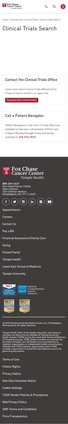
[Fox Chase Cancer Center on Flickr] (40, 201)
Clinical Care (16, 20)
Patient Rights (11, 366)
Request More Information (22, 100)
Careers (7, 217)
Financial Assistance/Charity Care (24, 238)
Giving (6, 245)
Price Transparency (14, 416)
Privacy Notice (11, 374)
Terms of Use (10, 359)
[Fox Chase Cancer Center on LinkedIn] (32, 201)
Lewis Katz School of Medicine (21, 266)
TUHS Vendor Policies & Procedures (25, 395)
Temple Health (11, 259)
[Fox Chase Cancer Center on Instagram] (23, 201)
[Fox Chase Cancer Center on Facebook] (6, 201)
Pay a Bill (8, 231)
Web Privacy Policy (14, 402)
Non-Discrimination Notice (19, 381)
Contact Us (9, 224)
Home (5, 20)
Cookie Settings (12, 388)
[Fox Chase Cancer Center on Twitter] (14, 201)
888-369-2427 (10, 184)
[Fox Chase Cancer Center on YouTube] (49, 201)
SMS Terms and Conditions (19, 409)
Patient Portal (11, 252)
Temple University (14, 273)
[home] (11, 8)
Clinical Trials (31, 20)
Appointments (11, 210)
